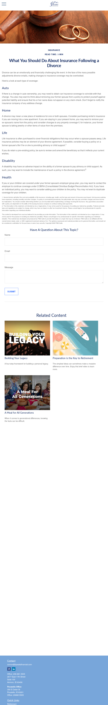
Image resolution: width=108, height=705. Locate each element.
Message (9, 267)
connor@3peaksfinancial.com (19, 664)
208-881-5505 (19, 674)
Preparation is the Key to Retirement (73, 358)
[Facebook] (9, 669)
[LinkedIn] (13, 669)
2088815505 (18, 695)
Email (7, 251)
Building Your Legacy (16, 358)
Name (7, 234)
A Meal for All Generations (19, 413)
